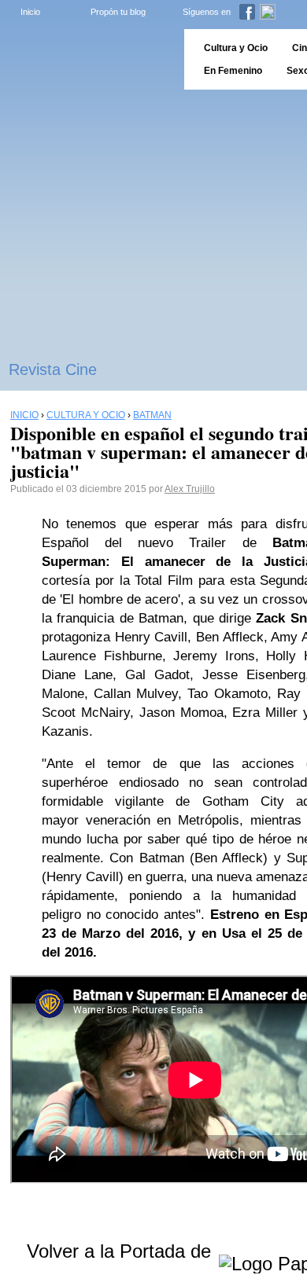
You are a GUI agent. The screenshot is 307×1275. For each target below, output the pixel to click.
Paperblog (87, 59)
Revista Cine (53, 369)
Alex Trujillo (190, 488)
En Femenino (233, 70)
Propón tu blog (118, 12)
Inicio (30, 12)
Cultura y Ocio (236, 47)
